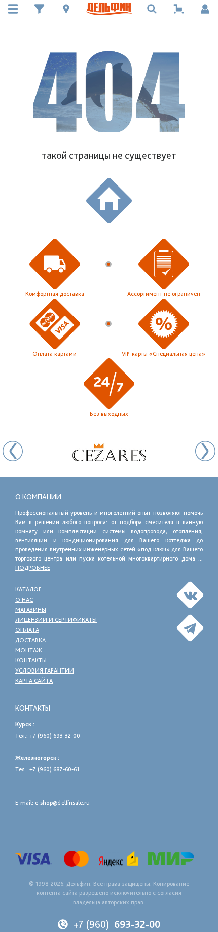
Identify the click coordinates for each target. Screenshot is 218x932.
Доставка (30, 640)
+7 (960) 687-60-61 (54, 769)
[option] (109, 452)
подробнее (32, 567)
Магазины (30, 609)
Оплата (27, 629)
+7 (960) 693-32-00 (54, 735)
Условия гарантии (44, 670)
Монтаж (28, 650)
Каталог (28, 589)
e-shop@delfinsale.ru (62, 802)
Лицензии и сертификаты (56, 619)
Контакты (31, 660)
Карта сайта (34, 680)
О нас (24, 599)
